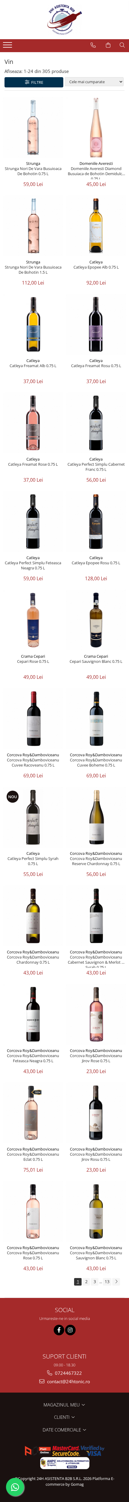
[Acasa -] (64, 20)
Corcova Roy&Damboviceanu (33, 754)
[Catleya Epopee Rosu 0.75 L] (96, 521)
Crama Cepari (33, 656)
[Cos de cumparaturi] (108, 45)
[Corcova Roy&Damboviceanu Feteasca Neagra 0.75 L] (33, 1014)
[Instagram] (70, 1330)
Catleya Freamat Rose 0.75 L (33, 464)
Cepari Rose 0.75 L (33, 661)
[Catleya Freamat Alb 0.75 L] (33, 324)
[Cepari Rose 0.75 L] (33, 620)
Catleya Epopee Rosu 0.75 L (96, 562)
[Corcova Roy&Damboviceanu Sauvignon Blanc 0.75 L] (96, 1211)
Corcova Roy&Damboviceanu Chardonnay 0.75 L (33, 960)
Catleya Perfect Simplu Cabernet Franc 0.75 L (96, 467)
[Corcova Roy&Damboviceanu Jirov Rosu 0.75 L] (96, 1112)
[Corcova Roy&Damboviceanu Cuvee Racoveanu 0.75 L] (33, 718)
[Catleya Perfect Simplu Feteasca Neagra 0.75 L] (33, 521)
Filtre (36, 82)
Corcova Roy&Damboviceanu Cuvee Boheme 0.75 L (96, 762)
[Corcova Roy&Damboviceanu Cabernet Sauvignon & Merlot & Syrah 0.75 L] (96, 915)
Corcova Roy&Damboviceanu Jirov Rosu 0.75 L (96, 1157)
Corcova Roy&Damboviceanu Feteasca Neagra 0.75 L (33, 1058)
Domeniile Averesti (96, 163)
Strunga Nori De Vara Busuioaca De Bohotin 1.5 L (33, 270)
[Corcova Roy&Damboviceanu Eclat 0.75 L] (33, 1112)
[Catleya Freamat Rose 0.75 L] (33, 422)
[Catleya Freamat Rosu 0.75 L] (96, 324)
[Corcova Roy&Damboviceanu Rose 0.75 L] (33, 1211)
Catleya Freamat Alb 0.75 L (33, 365)
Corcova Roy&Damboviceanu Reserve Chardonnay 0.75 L (96, 861)
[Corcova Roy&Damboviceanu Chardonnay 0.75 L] (33, 915)
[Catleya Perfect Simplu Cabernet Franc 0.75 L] (96, 422)
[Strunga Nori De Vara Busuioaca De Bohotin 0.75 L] (33, 127)
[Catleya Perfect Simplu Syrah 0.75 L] (33, 817)
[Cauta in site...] (122, 45)
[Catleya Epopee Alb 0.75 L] (96, 225)
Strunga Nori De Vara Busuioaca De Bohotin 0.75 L (33, 171)
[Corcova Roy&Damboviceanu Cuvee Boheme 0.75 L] (96, 718)
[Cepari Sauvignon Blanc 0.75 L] (96, 620)
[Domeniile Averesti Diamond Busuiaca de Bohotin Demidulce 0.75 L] (96, 127)
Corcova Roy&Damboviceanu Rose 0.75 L (33, 1255)
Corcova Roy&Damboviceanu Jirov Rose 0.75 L (96, 1058)
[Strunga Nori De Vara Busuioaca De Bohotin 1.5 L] (33, 225)
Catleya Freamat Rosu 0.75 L (96, 365)
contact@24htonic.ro (68, 1381)
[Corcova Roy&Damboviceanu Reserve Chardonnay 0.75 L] (96, 817)
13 (107, 1281)
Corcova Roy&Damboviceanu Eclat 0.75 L (33, 1157)
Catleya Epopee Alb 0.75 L (96, 267)
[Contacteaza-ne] (93, 45)
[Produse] (8, 46)
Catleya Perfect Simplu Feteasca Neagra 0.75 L (33, 565)
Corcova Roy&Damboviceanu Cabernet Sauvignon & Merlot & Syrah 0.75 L (96, 961)
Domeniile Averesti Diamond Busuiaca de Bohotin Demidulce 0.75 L (96, 172)
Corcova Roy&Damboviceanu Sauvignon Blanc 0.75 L (96, 1255)
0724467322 (68, 1373)
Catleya (96, 262)
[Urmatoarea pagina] (116, 1282)
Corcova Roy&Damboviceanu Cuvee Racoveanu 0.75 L (33, 762)
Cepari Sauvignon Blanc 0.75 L (96, 661)
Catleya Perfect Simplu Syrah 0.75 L (33, 861)
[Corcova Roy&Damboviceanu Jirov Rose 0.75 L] (96, 1014)
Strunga (33, 163)
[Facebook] (59, 1330)
